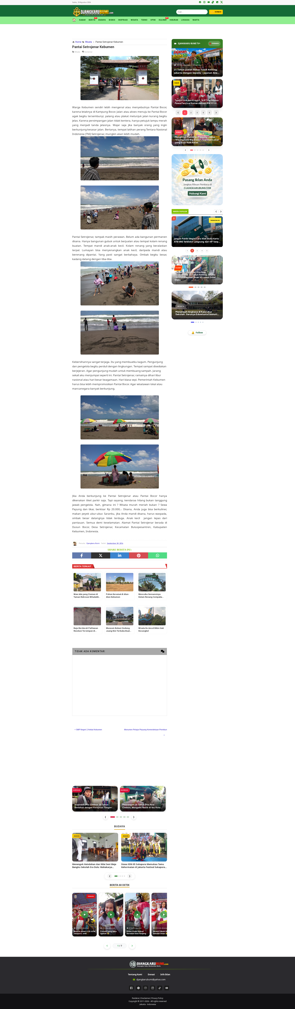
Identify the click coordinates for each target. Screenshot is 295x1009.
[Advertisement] (147, 31)
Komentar (88, 52)
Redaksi (135, 998)
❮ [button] (109, 876)
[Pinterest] (138, 555)
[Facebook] (200, 2)
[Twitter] (100, 555)
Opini (153, 20)
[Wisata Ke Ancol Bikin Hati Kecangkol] (152, 616)
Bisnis (112, 20)
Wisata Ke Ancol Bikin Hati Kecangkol (151, 629)
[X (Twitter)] (221, 2)
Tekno (144, 20)
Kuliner (163, 19)
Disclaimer (145, 998)
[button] (116, 876)
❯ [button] (129, 876)
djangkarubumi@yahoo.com (150, 979)
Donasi (151, 974)
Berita (92, 19)
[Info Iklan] (197, 179)
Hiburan (174, 20)
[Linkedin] (152, 988)
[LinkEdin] (119, 555)
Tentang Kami (135, 974)
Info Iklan (165, 974)
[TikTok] (213, 2)
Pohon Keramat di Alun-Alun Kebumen (117, 595)
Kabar (82, 20)
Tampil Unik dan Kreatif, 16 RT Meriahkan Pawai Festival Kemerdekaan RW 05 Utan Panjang (196, 240)
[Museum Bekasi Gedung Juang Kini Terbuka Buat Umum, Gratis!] (119, 616)
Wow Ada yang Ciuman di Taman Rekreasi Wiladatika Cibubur (87, 596)
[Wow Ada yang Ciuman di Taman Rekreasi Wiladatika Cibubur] (87, 582)
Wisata (134, 20)
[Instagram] (204, 2)
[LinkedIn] (217, 2)
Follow (197, 332)
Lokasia (185, 20)
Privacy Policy (157, 998)
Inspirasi (123, 20)
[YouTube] (208, 2)
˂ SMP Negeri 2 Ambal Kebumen (88, 730)
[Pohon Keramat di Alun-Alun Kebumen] (119, 582)
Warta (196, 20)
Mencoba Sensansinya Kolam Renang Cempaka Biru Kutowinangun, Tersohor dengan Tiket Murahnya (150, 596)
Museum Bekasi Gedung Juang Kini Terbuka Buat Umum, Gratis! (118, 630)
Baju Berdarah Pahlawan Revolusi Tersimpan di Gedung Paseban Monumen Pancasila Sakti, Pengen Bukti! (87, 630)
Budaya (102, 20)
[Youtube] (166, 988)
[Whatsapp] (157, 555)
